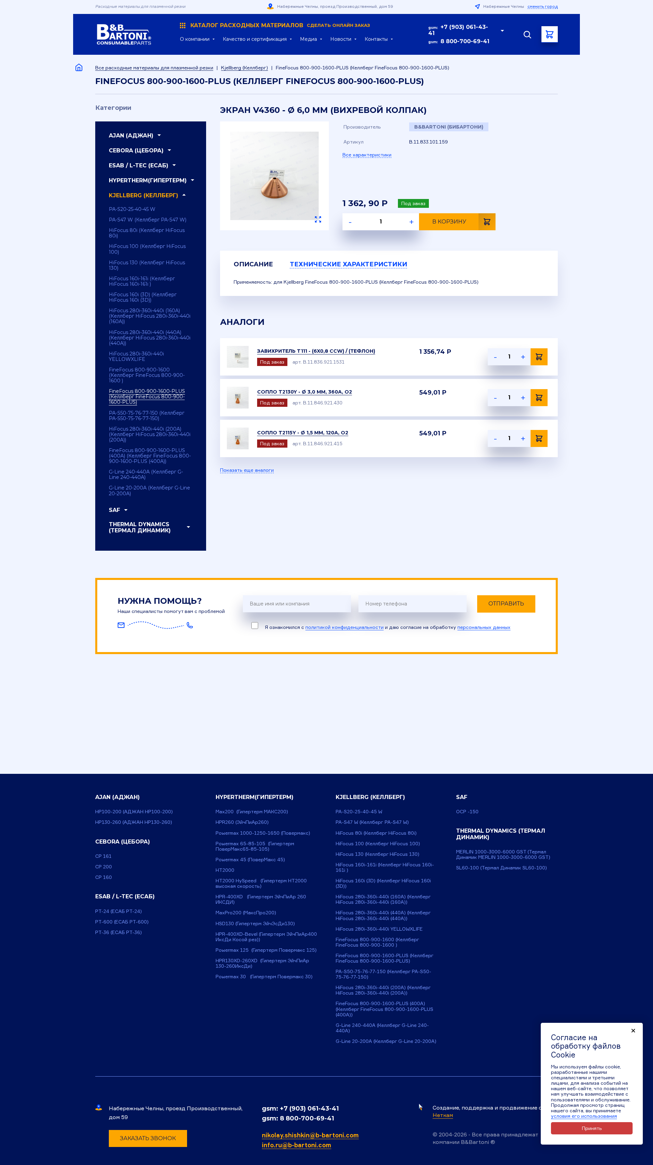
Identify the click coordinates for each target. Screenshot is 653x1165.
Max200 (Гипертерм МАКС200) (252, 811)
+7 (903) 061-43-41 (458, 30)
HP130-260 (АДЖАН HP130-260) (133, 822)
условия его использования (584, 1116)
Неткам (443, 1115)
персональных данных (483, 627)
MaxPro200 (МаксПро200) (246, 912)
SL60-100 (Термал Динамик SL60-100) (501, 867)
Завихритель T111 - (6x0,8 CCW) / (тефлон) (316, 351)
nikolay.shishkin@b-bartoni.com (310, 1135)
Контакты (376, 39)
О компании (195, 39)
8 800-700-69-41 (464, 41)
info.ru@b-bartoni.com (296, 1145)
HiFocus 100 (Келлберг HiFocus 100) (147, 249)
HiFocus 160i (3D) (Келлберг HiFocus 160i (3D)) (143, 297)
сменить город (543, 6)
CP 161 (103, 856)
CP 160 (103, 877)
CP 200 (103, 866)
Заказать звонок (148, 1138)
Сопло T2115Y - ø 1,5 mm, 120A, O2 (302, 433)
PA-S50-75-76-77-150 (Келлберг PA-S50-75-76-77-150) (146, 415)
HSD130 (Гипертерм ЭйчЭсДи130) (255, 923)
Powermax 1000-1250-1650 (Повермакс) (263, 833)
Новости (340, 39)
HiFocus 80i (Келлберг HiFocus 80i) (147, 233)
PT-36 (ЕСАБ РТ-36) (118, 932)
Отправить (506, 603)
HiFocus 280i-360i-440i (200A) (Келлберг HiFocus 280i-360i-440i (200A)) (149, 434)
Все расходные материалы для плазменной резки (154, 67)
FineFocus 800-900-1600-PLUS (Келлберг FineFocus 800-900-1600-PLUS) (147, 396)
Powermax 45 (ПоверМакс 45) (250, 859)
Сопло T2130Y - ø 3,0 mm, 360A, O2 (304, 392)
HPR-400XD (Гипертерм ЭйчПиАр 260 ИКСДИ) (261, 899)
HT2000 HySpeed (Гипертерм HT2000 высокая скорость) (261, 883)
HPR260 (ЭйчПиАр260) (242, 822)
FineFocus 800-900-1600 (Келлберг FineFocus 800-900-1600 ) (147, 375)
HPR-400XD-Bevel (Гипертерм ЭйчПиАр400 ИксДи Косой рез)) (266, 936)
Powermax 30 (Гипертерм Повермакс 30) (264, 976)
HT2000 (225, 870)
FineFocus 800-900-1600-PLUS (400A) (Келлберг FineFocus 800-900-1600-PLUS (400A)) (150, 455)
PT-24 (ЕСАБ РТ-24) (118, 911)
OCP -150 (467, 811)
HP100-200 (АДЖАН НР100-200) (134, 811)
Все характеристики (366, 154)
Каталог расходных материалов (280, 25)
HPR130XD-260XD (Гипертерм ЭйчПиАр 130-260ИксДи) (262, 963)
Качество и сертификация (255, 39)
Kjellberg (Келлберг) (244, 67)
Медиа (308, 39)
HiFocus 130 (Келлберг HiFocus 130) (147, 265)
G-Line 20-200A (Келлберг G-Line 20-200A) (149, 490)
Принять (592, 1128)
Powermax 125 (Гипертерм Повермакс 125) (266, 950)
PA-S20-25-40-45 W (132, 209)
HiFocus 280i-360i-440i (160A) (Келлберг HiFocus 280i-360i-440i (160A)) (149, 315)
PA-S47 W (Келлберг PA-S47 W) (147, 220)
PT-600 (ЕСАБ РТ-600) (122, 922)
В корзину (449, 221)
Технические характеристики (348, 264)
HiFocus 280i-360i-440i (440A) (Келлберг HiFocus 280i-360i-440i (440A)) (149, 337)
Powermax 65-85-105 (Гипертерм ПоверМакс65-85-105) (255, 846)
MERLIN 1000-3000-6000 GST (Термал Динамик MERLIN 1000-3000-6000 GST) (503, 854)
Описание (253, 264)
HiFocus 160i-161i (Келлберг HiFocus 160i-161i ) (142, 281)
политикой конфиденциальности (344, 627)
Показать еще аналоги (247, 470)
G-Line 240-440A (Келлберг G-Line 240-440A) (146, 474)
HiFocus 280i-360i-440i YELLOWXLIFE (136, 356)
